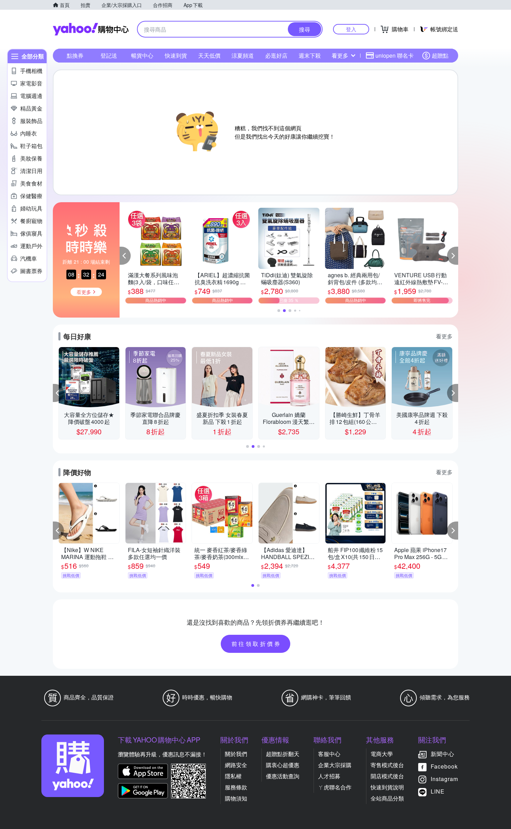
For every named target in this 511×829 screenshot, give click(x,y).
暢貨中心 (142, 55)
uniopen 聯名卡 (394, 55)
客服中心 (329, 754)
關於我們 (236, 754)
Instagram (444, 779)
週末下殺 (310, 55)
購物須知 (236, 798)
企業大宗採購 (334, 765)
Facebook (444, 766)
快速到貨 (176, 55)
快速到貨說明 (387, 787)
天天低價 (209, 55)
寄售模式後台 (387, 765)
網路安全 (236, 765)
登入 (351, 29)
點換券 (75, 55)
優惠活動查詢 (282, 776)
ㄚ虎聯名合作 (334, 787)
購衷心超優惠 (282, 765)
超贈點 (440, 55)
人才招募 (329, 776)
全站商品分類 (387, 798)
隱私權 (233, 776)
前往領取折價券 (257, 644)
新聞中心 (442, 754)
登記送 (108, 55)
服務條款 (236, 787)
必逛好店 (276, 55)
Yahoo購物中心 (91, 29)
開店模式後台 (387, 776)
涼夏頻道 (243, 55)
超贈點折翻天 (282, 754)
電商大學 (382, 754)
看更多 (340, 55)
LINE (438, 791)
